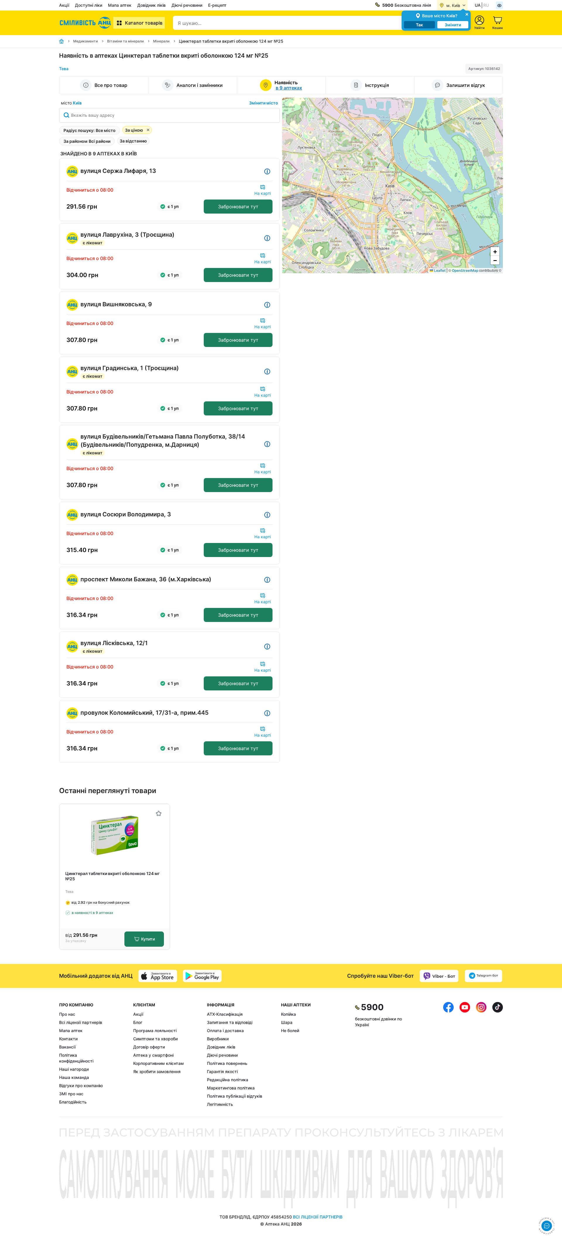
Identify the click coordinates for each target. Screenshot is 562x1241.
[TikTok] (497, 1054)
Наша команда (74, 1077)
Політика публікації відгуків (234, 1096)
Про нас (67, 1014)
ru (486, 5)
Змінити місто (263, 102)
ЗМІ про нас (71, 1093)
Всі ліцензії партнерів (80, 1022)
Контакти (68, 1038)
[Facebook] (448, 1054)
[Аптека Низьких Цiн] (86, 23)
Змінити (453, 24)
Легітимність (220, 1104)
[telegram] (483, 976)
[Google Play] (202, 976)
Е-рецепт (217, 5)
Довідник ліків (151, 5)
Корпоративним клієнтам (158, 1063)
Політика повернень (227, 1063)
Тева (63, 68)
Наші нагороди (74, 1069)
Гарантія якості (222, 1071)
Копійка (288, 1014)
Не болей (290, 1030)
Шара (286, 1022)
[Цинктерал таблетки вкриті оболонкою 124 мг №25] (114, 835)
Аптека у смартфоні (153, 1055)
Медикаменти (85, 41)
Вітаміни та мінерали (125, 41)
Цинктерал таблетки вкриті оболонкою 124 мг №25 (112, 876)
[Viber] (439, 976)
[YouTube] (465, 1054)
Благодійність (73, 1101)
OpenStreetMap (465, 270)
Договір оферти (149, 1046)
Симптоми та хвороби (155, 1038)
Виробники (218, 1038)
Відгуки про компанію (81, 1085)
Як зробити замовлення (157, 1071)
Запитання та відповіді (229, 1022)
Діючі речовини (187, 5)
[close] (467, 14)
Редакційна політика (227, 1079)
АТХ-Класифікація (225, 1014)
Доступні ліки (88, 5)
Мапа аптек (119, 5)
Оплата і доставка (225, 1030)
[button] (495, 251)
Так (419, 24)
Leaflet (439, 270)
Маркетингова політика (231, 1087)
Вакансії (67, 1046)
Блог (137, 1022)
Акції (64, 5)
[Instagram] (481, 1054)
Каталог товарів (143, 23)
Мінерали (161, 41)
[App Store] (157, 976)
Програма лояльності (155, 1030)
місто (71, 102)
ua (478, 5)
